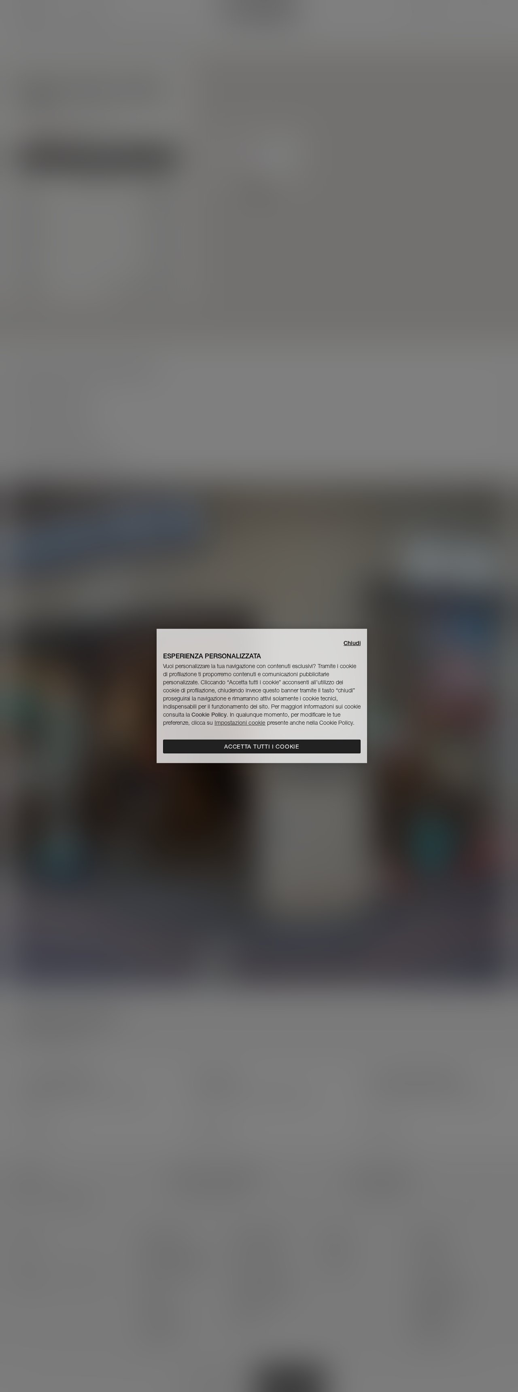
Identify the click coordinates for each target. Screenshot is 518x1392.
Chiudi (352, 643)
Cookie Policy (209, 714)
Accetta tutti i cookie (261, 746)
